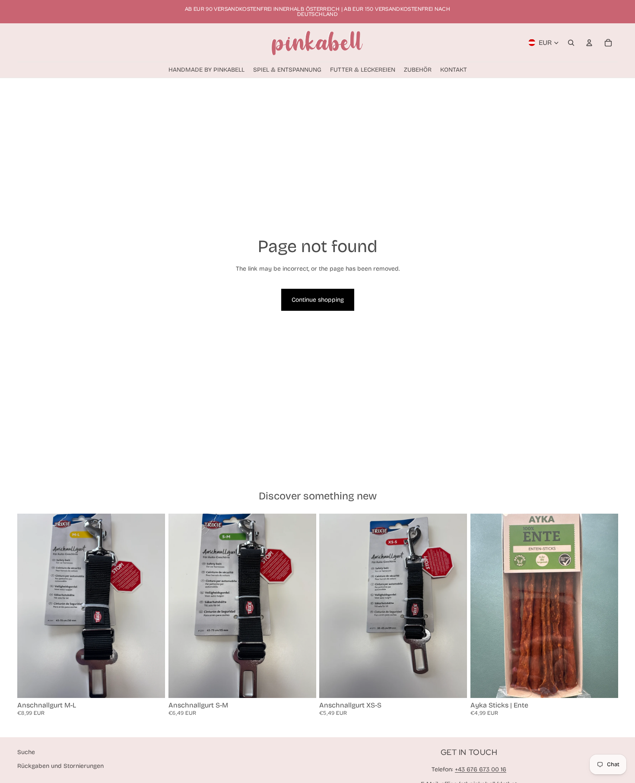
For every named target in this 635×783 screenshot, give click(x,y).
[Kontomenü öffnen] (589, 42)
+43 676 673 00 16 (480, 769)
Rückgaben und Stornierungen (60, 766)
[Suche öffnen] (571, 42)
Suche (26, 752)
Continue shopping (318, 299)
